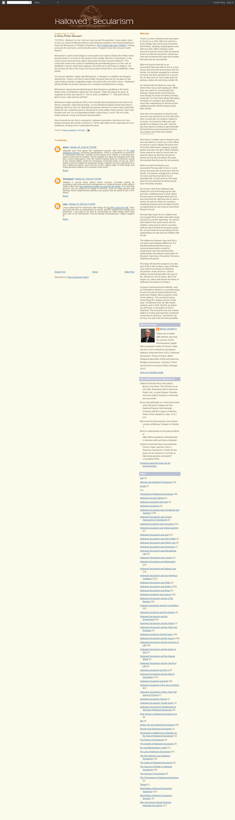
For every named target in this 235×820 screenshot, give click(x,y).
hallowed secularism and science (155, 595)
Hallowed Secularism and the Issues (157, 638)
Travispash (68, 179)
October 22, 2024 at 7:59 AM (83, 147)
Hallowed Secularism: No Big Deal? (157, 703)
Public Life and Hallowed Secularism (157, 725)
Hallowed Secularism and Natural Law (158, 569)
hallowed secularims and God (154, 502)
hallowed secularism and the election (157, 612)
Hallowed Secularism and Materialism (157, 562)
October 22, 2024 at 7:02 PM (88, 179)
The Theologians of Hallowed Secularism (159, 778)
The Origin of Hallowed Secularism (156, 763)
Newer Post (60, 272)
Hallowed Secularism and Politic (155, 583)
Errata (143, 486)
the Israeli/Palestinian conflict (153, 748)
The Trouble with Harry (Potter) (111, 45)
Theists (143, 785)
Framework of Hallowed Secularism (156, 494)
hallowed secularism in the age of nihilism (159, 685)
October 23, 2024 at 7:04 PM (82, 204)
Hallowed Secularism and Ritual (155, 591)
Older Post (129, 272)
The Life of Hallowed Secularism (155, 752)
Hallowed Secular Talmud (152, 498)
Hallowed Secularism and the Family (157, 623)
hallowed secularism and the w (154, 670)
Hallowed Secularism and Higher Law (157, 543)
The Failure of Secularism (152, 740)
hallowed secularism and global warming (159, 528)
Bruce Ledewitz (168, 329)
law (141, 721)
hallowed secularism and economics (157, 524)
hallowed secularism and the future (156, 634)
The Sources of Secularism (152, 774)
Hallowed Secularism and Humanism (157, 547)
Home (95, 272)
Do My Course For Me (118, 208)
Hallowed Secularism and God (154, 535)
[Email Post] (88, 130)
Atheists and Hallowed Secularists (156, 482)
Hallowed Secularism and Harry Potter (158, 539)
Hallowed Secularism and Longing (156, 558)
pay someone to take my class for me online (100, 186)
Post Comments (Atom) (78, 277)
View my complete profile (151, 372)
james (66, 147)
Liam (65, 204)
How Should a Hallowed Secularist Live (158, 714)
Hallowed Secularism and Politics (155, 587)
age (142, 478)
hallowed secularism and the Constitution (159, 606)
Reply (65, 171)
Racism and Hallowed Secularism (156, 729)
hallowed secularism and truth (154, 681)
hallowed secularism (149, 506)
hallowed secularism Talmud (153, 699)
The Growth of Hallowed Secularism (157, 744)
